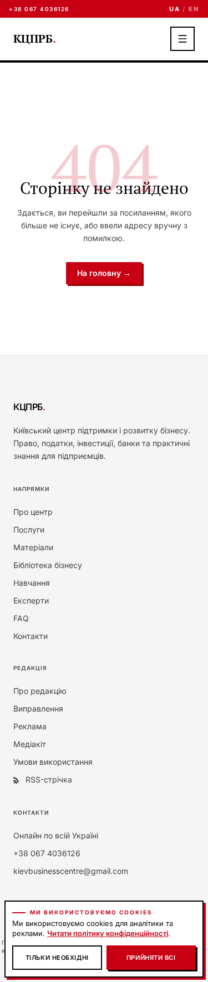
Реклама (30, 726)
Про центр (33, 511)
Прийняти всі (151, 957)
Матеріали (33, 547)
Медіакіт (29, 744)
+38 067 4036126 (39, 9)
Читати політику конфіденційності (107, 933)
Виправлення (38, 708)
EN (194, 9)
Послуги (28, 529)
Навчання (31, 582)
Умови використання (53, 761)
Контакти (30, 636)
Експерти (31, 600)
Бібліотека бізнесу (47, 565)
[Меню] (182, 39)
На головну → (104, 273)
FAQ (21, 618)
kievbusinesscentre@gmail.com (70, 871)
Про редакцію (40, 690)
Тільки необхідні (57, 957)
